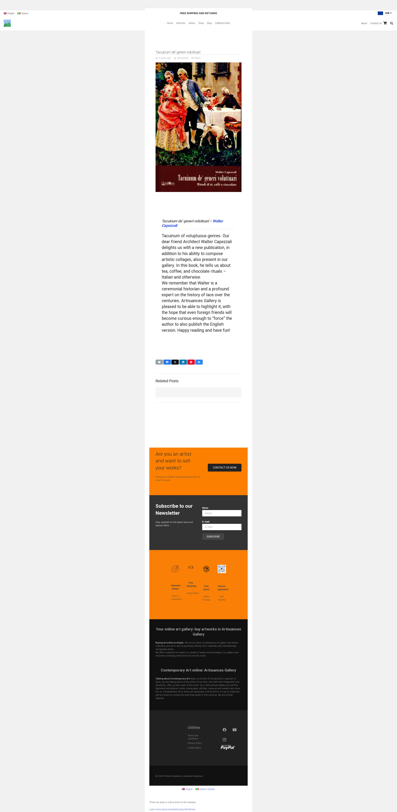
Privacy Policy (195, 743)
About (364, 23)
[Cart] (385, 23)
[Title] (7, 23)
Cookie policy (194, 747)
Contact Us (376, 23)
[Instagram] (224, 739)
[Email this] (159, 362)
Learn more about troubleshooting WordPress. (172, 809)
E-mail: (206, 521)
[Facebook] (224, 729)
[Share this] (167, 362)
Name (205, 507)
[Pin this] (191, 362)
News (197, 58)
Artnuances (182, 58)
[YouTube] (234, 729)
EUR (387, 13)
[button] (391, 23)
